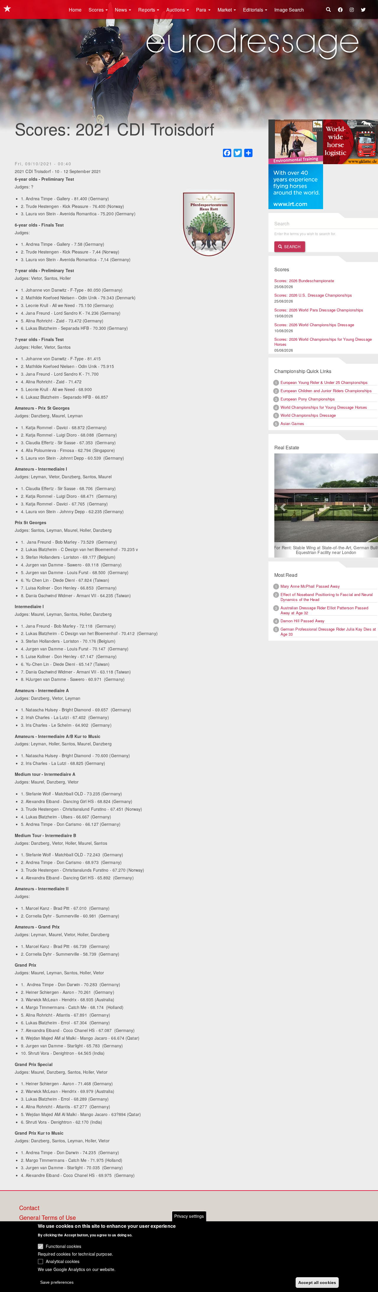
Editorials (253, 9)
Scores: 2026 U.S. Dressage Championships (313, 295)
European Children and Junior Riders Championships (326, 390)
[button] (282, 505)
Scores (97, 9)
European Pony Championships (308, 399)
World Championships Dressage (308, 415)
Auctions (176, 9)
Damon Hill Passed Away (303, 621)
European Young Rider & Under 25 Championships (324, 382)
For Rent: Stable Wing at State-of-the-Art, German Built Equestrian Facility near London (295, 550)
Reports (147, 9)
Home (75, 9)
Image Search (289, 9)
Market (225, 9)
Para (202, 9)
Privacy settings (189, 1216)
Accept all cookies (317, 1282)
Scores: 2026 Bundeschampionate (304, 280)
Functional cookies (63, 1246)
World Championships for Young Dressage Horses (324, 407)
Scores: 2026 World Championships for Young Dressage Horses (323, 341)
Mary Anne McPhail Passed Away (310, 586)
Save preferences (57, 1282)
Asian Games (292, 423)
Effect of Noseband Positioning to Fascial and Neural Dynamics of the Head (327, 597)
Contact (29, 1208)
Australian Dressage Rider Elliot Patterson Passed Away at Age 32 (324, 610)
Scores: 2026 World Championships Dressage (314, 324)
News (121, 9)
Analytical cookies (62, 1261)
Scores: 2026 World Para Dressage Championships (319, 310)
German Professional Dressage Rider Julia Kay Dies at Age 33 (328, 631)
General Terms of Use (47, 1218)
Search (291, 246)
